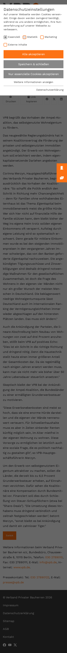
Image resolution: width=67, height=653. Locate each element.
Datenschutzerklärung (49, 89)
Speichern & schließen (33, 64)
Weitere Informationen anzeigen (33, 82)
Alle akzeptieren (33, 54)
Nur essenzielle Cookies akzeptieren (33, 74)
